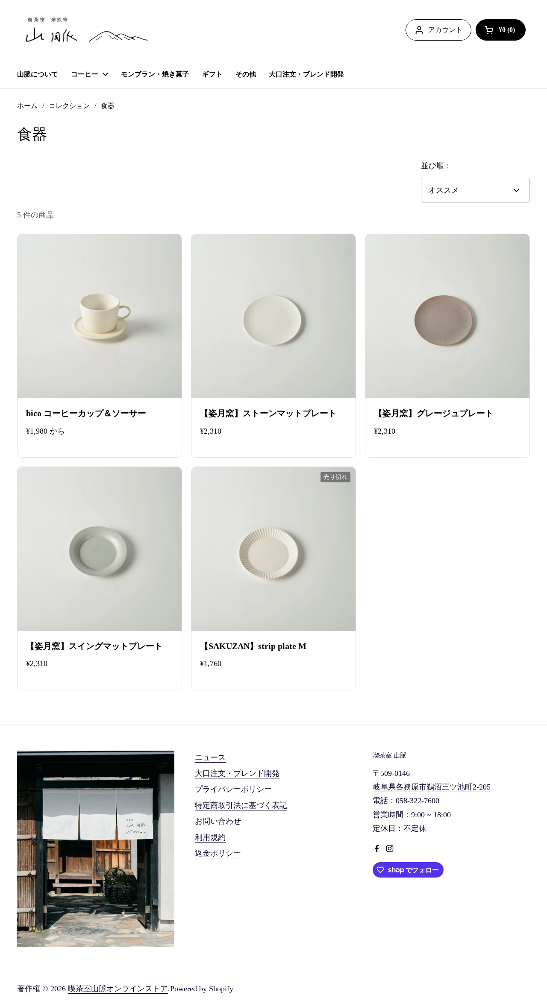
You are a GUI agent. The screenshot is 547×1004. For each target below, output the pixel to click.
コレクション (69, 105)
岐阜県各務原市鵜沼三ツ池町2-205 (432, 787)
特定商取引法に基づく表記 (241, 805)
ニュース (210, 757)
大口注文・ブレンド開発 (237, 773)
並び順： (436, 165)
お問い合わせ (218, 821)
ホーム (27, 105)
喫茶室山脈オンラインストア (118, 988)
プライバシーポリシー (233, 789)
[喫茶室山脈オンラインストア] (85, 30)
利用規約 (210, 837)
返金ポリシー (218, 853)
